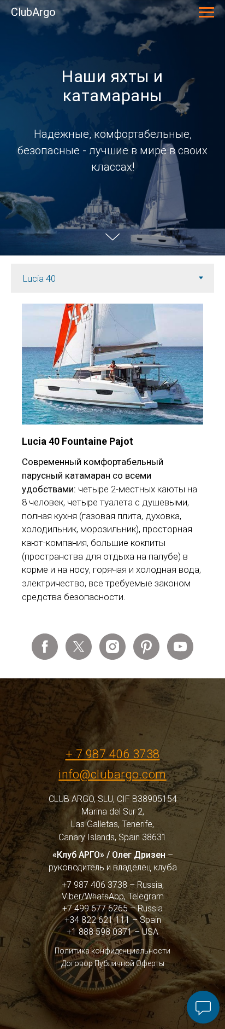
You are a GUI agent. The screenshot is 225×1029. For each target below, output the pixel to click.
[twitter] (79, 916)
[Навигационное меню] (206, 12)
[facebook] (45, 916)
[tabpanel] (112, 728)
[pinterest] (146, 916)
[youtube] (180, 916)
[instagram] (112, 916)
